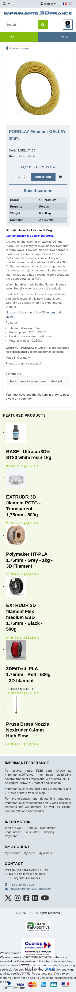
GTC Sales (31, 832)
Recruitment (48, 827)
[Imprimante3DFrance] (38, 13)
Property (16, 206)
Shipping (48, 832)
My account (12, 853)
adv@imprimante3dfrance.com (30, 888)
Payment (11, 836)
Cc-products (27, 156)
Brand (14, 199)
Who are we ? (14, 827)
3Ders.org (48, 312)
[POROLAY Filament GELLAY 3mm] (38, 87)
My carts (29, 853)
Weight (15, 213)
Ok (5, 988)
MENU (66, 37)
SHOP (9, 37)
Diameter (16, 219)
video (9, 316)
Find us (32, 827)
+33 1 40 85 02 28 (20, 884)
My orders (45, 853)
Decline (19, 988)
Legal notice (13, 832)
